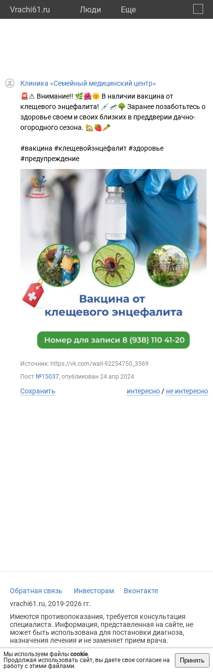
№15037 (47, 376)
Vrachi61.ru (30, 9)
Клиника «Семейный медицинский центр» (88, 83)
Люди (90, 9)
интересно (143, 391)
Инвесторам (94, 591)
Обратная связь (36, 591)
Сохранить (37, 391)
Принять (192, 660)
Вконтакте (141, 591)
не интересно (187, 391)
